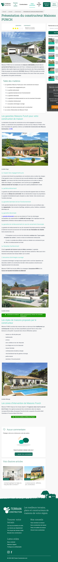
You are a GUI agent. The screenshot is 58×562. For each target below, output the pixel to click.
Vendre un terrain (47, 4)
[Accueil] (6, 4)
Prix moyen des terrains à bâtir (15, 530)
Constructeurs (23, 4)
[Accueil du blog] (14, 510)
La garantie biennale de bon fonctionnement (18, 93)
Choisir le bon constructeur (38, 530)
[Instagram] (8, 552)
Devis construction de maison (38, 525)
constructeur (18, 25)
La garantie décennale (13, 95)
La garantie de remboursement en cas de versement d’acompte (24, 98)
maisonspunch (27, 25)
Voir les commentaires (30, 28)
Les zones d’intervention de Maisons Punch (16, 110)
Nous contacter (11, 542)
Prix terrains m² (39, 4)
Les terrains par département (15, 528)
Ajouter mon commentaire (24, 454)
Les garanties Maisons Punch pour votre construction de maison (22, 84)
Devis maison (54, 4)
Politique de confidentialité (14, 547)
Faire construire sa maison (37, 522)
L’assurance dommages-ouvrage (16, 104)
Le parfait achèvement (13, 90)
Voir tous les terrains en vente (15, 525)
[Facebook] (11, 552)
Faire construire (32, 4)
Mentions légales (11, 544)
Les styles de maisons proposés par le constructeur (18, 107)
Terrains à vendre (15, 4)
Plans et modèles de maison (38, 527)
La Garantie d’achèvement (14, 101)
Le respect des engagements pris (16, 87)
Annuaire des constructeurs (14, 533)
